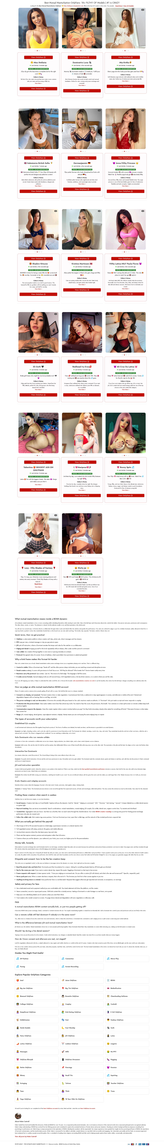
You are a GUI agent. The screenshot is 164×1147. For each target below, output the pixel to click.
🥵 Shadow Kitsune (38, 263)
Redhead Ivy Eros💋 (82, 366)
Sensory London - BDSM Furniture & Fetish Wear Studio (64, 1144)
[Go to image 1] (37, 50)
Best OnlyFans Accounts (87, 1108)
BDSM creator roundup (103, 812)
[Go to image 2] (38, 50)
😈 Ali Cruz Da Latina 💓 (125, 366)
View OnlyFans (37, 89)
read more (38, 584)
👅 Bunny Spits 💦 (125, 467)
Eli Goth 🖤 (38, 366)
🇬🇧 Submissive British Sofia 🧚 (38, 163)
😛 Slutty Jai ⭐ (82, 567)
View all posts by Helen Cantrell (25, 1136)
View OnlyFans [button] (37, 57)
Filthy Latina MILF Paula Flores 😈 (125, 263)
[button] (38, 83)
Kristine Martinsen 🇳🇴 (82, 263)
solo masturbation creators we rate (83, 681)
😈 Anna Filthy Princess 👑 (125, 163)
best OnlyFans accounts (51, 1108)
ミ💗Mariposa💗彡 (82, 467)
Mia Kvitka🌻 (125, 62)
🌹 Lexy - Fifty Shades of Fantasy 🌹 (38, 567)
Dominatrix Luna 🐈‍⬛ (82, 62)
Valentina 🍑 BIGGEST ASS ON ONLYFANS (38, 469)
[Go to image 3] (39, 50)
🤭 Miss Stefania (38, 62)
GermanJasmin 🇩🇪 (82, 163)
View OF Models (129, 6)
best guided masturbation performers (93, 769)
